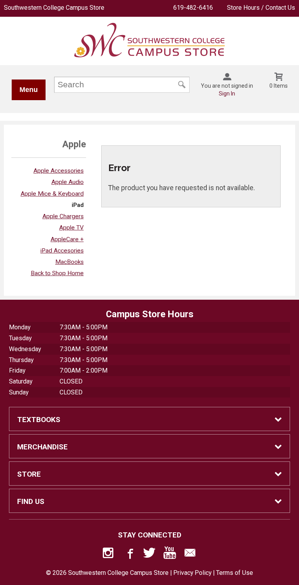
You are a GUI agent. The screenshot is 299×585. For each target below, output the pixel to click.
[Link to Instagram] (109, 555)
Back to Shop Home (57, 273)
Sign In (227, 93)
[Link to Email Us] (190, 555)
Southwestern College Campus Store (54, 7)
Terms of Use (234, 572)
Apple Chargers (63, 216)
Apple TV (71, 227)
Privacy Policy (192, 572)
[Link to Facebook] (129, 555)
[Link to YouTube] (170, 555)
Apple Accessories (58, 170)
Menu (28, 90)
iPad (78, 205)
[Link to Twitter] (149, 555)
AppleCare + (67, 239)
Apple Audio (67, 182)
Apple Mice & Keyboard (52, 193)
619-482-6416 (193, 7)
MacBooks (69, 261)
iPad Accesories (62, 250)
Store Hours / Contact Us (261, 7)
